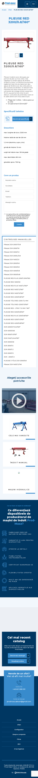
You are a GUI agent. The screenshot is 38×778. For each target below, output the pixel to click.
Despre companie (19, 734)
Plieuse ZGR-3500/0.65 (12, 274)
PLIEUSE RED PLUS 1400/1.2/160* (16, 286)
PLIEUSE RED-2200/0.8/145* (14, 297)
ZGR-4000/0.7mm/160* (12, 327)
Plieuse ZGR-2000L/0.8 (12, 256)
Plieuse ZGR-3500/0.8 (11, 267)
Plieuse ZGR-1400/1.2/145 (13, 364)
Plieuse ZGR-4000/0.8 (12, 271)
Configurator (19, 729)
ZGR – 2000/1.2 (9, 357)
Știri (19, 744)
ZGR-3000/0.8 (9, 342)
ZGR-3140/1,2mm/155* (11, 338)
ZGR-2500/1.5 (8, 346)
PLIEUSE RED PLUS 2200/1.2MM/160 (17, 278)
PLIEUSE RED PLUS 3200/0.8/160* (16, 316)
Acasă (4, 10)
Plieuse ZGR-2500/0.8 (11, 263)
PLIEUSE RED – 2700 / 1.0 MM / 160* (17, 308)
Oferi (10, 10)
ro (33, 4)
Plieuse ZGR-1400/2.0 (11, 259)
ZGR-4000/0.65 (9, 331)
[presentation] (17, 55)
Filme (19, 739)
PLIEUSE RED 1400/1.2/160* (13, 289)
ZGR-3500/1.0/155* (10, 334)
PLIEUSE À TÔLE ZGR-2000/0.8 (15, 361)
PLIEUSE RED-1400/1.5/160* (13, 293)
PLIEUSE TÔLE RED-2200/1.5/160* (16, 304)
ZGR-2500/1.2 (8, 349)
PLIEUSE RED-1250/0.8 (12, 282)
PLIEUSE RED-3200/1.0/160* (14, 319)
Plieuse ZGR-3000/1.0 (11, 252)
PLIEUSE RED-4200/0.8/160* (14, 323)
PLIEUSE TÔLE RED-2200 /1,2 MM (16, 301)
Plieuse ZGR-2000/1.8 (11, 248)
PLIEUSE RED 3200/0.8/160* (14, 312)
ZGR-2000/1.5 (9, 353)
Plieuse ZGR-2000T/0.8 (12, 244)
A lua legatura (19, 749)
